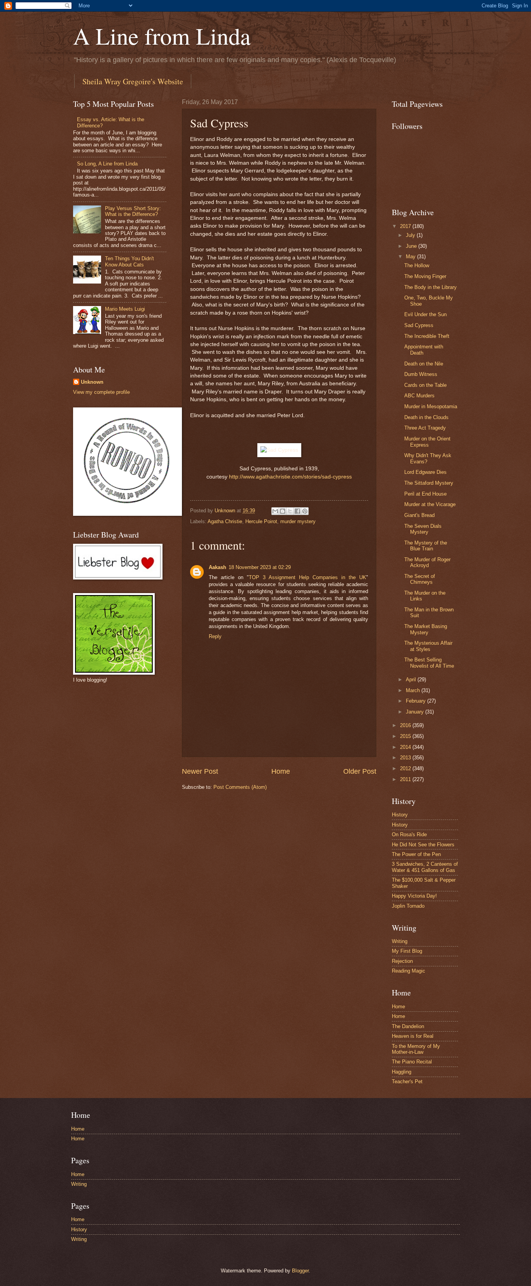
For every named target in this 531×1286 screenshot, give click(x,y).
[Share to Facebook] (297, 511)
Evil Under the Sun (425, 314)
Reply (215, 636)
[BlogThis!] (282, 511)
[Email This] (275, 511)
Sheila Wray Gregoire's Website (132, 81)
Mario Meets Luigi (125, 309)
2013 (406, 757)
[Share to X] (290, 511)
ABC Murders (419, 396)
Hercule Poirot (261, 521)
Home (280, 771)
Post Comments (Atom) (240, 787)
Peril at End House (425, 494)
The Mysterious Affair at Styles (428, 646)
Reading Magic (408, 971)
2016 (406, 725)
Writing (399, 941)
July (411, 235)
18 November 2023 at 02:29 (260, 567)
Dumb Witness (420, 374)
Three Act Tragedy (425, 428)
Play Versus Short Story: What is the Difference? (133, 211)
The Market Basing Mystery (425, 629)
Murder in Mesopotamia (430, 406)
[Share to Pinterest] (305, 511)
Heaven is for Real (412, 1036)
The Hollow (416, 265)
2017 (406, 226)
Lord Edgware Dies (425, 472)
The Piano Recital (412, 1062)
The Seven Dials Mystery (423, 529)
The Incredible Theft (426, 336)
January (415, 712)
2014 (406, 747)
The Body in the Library (430, 287)
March (413, 690)
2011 (406, 779)
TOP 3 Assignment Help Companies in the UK (307, 577)
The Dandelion (408, 1026)
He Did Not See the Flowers (423, 844)
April (411, 679)
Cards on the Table (425, 385)
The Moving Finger (425, 276)
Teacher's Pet (407, 1081)
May (411, 256)
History (400, 815)
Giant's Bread (419, 515)
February (416, 701)
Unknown (92, 382)
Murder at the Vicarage (430, 504)
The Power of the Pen (416, 854)
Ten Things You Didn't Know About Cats (129, 261)
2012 (406, 768)
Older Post (359, 771)
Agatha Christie (225, 521)
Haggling (401, 1072)
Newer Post (200, 771)
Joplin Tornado (408, 906)
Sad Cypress (418, 325)
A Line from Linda (162, 35)
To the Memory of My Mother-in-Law (416, 1049)
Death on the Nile (423, 364)
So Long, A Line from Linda (107, 164)
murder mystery (298, 521)
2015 (406, 736)
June (412, 246)
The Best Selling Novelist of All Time (429, 662)
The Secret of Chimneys (419, 579)
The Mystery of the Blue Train (425, 546)
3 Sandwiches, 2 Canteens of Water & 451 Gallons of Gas (425, 867)
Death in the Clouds (426, 417)
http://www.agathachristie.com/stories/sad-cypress (290, 477)
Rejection (402, 961)
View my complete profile (101, 392)
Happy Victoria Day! (414, 896)
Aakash (217, 567)
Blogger (300, 1271)
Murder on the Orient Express (427, 441)
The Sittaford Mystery (428, 483)
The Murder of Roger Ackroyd (427, 562)
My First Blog (407, 951)
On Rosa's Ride (409, 834)
